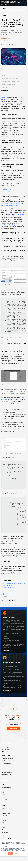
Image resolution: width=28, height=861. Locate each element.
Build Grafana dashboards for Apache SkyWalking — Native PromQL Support (12, 205)
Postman (6, 99)
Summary (4, 87)
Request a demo (13, 724)
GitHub (17, 557)
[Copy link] (15, 45)
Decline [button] (16, 853)
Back (4, 15)
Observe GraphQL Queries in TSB (10, 81)
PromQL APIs (7, 192)
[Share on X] (7, 45)
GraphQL (3, 98)
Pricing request (13, 728)
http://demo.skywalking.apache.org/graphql (14, 225)
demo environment (18, 214)
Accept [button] (10, 853)
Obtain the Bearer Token (8, 84)
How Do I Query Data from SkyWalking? (12, 78)
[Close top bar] (25, 2)
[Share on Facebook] (9, 45)
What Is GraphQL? (6, 71)
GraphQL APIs (7, 189)
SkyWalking (21, 98)
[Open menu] (25, 8)
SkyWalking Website (9, 587)
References (5, 90)
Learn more (6, 650)
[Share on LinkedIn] (12, 45)
